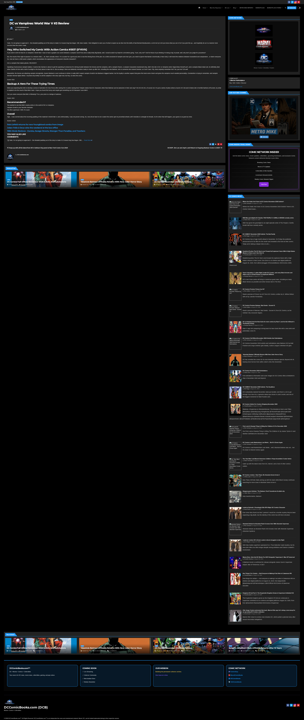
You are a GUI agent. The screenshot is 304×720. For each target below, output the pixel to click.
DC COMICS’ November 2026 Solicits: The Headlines (259, 387)
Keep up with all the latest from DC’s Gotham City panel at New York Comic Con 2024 (38, 148)
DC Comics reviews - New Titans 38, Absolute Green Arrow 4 (261, 475)
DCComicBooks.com (23, 27)
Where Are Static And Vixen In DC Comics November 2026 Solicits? (263, 201)
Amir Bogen (247, 541)
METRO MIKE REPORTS (246, 7)
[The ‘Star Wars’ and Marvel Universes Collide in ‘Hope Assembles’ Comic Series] (235, 464)
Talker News (247, 493)
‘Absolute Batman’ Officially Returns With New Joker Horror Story (111, 182)
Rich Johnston (248, 203)
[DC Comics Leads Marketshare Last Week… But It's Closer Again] (235, 448)
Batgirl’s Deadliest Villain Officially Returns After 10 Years (255, 648)
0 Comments (39, 650)
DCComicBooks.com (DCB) (26, 707)
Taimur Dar (247, 219)
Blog (234, 7)
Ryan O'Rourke (248, 356)
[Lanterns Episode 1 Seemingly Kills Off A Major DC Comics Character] (235, 513)
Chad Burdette (248, 254)
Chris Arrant (247, 613)
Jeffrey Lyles (247, 476)
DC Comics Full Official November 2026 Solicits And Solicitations (36, 182)
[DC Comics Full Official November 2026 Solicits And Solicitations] (235, 343)
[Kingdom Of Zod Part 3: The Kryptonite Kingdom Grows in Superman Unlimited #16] (235, 598)
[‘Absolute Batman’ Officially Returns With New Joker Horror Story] (235, 360)
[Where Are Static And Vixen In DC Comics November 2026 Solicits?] (235, 207)
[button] (285, 7)
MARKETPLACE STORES (274, 7)
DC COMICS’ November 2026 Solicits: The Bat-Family (259, 234)
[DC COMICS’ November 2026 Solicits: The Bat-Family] (235, 239)
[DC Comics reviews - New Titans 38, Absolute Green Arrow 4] (235, 480)
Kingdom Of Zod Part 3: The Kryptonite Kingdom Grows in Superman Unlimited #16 (268, 593)
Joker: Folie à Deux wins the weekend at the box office (32, 128)
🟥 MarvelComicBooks (235, 675)
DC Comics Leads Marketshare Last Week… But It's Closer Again (263, 442)
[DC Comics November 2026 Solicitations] (235, 376)
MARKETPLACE (260, 7)
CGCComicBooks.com (236, 86)
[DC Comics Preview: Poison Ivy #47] (235, 294)
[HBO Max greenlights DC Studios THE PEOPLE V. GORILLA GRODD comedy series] (235, 223)
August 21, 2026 (13, 184)
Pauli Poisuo (247, 509)
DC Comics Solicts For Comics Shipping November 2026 (260, 404)
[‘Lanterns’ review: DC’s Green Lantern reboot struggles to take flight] (235, 545)
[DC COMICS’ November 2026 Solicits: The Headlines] (235, 392)
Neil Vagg (246, 236)
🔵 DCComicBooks (234, 678)
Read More (87, 140)
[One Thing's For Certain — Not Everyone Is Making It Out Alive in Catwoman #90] (235, 578)
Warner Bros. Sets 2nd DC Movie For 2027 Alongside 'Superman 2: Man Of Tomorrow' (269, 557)
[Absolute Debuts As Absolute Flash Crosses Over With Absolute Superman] (235, 529)
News (11, 19)
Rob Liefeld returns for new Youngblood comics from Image (35, 124)
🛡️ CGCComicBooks (234, 682)
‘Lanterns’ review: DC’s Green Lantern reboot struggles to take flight (263, 540)
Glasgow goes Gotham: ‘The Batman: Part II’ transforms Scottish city (264, 491)
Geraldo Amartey (248, 559)
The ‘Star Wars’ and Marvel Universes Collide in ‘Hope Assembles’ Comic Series (267, 458)
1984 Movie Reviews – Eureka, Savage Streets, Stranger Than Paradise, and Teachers (46, 131)
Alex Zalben (247, 291)
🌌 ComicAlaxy (233, 671)
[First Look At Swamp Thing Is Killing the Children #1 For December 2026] (235, 431)
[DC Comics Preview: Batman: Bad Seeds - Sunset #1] (235, 311)
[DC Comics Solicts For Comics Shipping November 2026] (235, 409)
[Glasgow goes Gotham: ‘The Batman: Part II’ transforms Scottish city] (235, 496)
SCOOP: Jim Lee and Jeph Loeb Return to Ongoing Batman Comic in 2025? (194, 148)
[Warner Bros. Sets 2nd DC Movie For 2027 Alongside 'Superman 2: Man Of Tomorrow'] (235, 562)
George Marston (248, 276)
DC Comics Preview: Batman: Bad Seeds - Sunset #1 (259, 305)
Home (204, 7)
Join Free (264, 184)
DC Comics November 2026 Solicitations (172, 182)
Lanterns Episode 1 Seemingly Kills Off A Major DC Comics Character (264, 507)
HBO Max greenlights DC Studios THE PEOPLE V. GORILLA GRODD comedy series (268, 218)
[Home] (199, 8)
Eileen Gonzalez (248, 460)
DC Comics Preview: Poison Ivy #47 (254, 289)
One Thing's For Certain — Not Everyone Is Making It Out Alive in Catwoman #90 (267, 573)
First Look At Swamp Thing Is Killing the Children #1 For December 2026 (265, 426)
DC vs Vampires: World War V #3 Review (39, 23)
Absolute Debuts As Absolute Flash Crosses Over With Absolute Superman (266, 523)
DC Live (227, 7)
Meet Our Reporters (216, 7)
